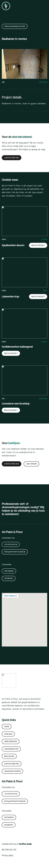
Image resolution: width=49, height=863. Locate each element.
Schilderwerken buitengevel (17, 346)
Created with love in (17, 843)
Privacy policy (7, 855)
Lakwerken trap (10, 296)
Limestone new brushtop (15, 403)
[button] (45, 6)
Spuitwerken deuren (13, 245)
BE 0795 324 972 (9, 849)
